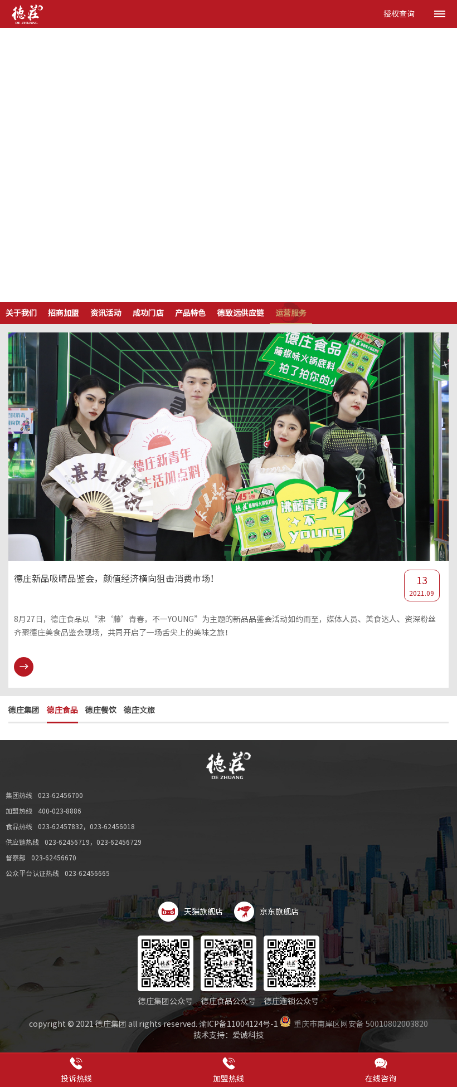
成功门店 (148, 313)
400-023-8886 (59, 810)
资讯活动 (105, 313)
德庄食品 (62, 710)
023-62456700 (60, 795)
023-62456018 (112, 826)
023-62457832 (60, 826)
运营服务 (291, 313)
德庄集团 (24, 710)
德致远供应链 (240, 313)
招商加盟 (63, 313)
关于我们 (21, 313)
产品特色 (190, 313)
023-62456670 (53, 857)
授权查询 (399, 14)
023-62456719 (67, 842)
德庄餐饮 (100, 710)
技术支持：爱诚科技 (228, 1035)
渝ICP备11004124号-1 (238, 1024)
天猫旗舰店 (203, 911)
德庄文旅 (139, 710)
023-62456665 (87, 873)
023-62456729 (119, 842)
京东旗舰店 (279, 911)
